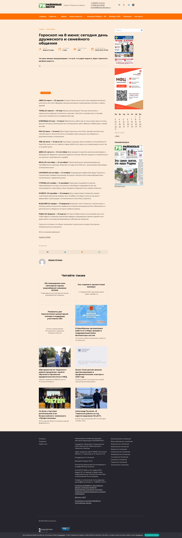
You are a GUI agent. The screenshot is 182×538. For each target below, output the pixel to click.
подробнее (61, 535)
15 (135, 122)
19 (123, 124)
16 (140, 122)
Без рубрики (45, 92)
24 (116, 127)
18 (120, 124)
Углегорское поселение (120, 465)
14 (132, 122)
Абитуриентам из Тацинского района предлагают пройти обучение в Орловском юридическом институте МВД (53, 373)
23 (140, 124)
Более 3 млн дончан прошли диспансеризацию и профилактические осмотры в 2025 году (89, 373)
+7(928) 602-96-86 (98, 5)
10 (115, 122)
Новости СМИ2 (45, 237)
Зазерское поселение (119, 449)
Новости (52, 16)
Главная (42, 16)
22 (136, 124)
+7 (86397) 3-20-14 (98, 3)
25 (120, 127)
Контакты (138, 16)
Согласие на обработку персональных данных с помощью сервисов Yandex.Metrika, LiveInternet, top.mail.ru (89, 488)
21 (132, 124)
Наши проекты (76, 16)
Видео (64, 16)
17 (115, 124)
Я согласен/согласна (151, 535)
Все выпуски (120, 186)
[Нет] (180, 535)
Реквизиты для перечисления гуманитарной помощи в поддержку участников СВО (54, 315)
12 (123, 122)
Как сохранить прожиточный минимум (91, 285)
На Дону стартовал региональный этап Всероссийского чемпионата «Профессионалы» (52, 414)
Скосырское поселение (119, 457)
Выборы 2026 (114, 16)
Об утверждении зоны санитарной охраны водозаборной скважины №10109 (54, 286)
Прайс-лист (43, 444)
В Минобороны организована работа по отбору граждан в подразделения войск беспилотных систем (89, 331)
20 (128, 124)
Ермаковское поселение (120, 444)
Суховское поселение (119, 459)
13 (128, 122)
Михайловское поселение (120, 454)
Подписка (127, 16)
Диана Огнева (55, 260)
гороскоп (43, 246)
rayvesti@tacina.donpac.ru (101, 7)
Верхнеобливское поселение (122, 441)
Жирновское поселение (120, 446)
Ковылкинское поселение (120, 452)
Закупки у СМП (80, 497)
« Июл (117, 136)
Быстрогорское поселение (121, 439)
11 (119, 122)
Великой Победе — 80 (96, 16)
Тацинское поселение (119, 462)
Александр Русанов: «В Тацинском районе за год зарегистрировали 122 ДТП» (88, 413)
